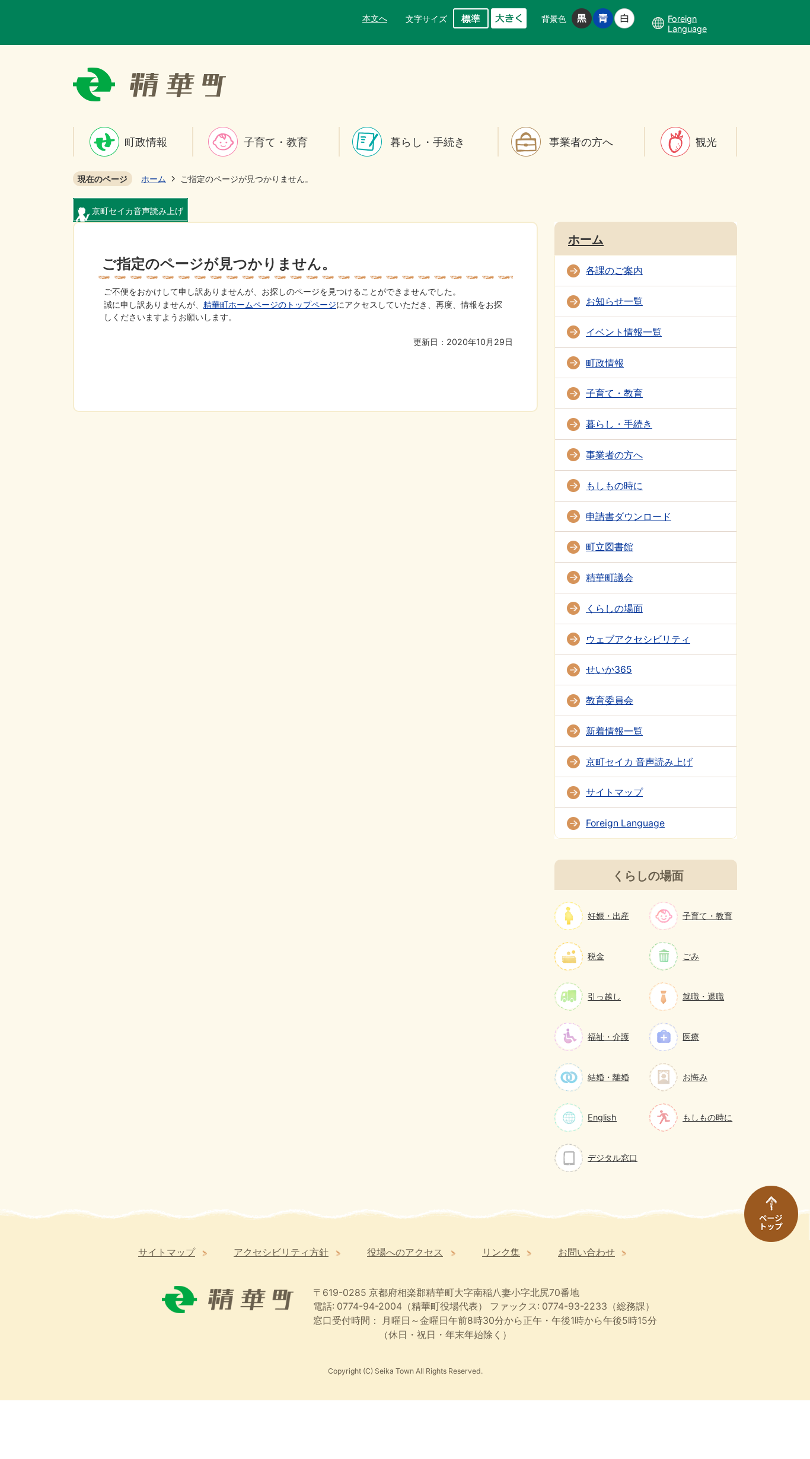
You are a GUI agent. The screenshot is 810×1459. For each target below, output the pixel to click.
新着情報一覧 (614, 731)
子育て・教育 (276, 142)
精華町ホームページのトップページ (269, 304)
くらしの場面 (614, 608)
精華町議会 (609, 577)
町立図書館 (609, 547)
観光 (706, 142)
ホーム (153, 179)
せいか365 (609, 669)
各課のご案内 (614, 270)
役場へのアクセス (405, 1252)
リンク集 (501, 1252)
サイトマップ (614, 792)
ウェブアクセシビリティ (638, 639)
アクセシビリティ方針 (281, 1252)
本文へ (374, 18)
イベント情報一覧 (624, 332)
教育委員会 (609, 700)
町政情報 (146, 142)
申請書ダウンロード (628, 516)
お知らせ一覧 (614, 301)
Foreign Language (625, 823)
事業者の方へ (581, 142)
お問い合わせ (586, 1252)
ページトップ (765, 1219)
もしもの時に (614, 485)
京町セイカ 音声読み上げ (639, 762)
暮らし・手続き (427, 142)
